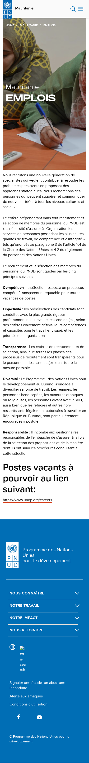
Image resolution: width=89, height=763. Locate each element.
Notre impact (23, 617)
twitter (29, 716)
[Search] (23, 659)
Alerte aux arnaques (26, 696)
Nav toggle (80, 9)
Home (10, 25)
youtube (39, 716)
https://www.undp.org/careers (27, 500)
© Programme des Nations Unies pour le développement (39, 739)
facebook (18, 716)
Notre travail (24, 605)
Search (73, 9)
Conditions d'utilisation (28, 704)
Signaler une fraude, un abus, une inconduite (37, 685)
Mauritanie (24, 8)
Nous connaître (26, 593)
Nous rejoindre (26, 630)
